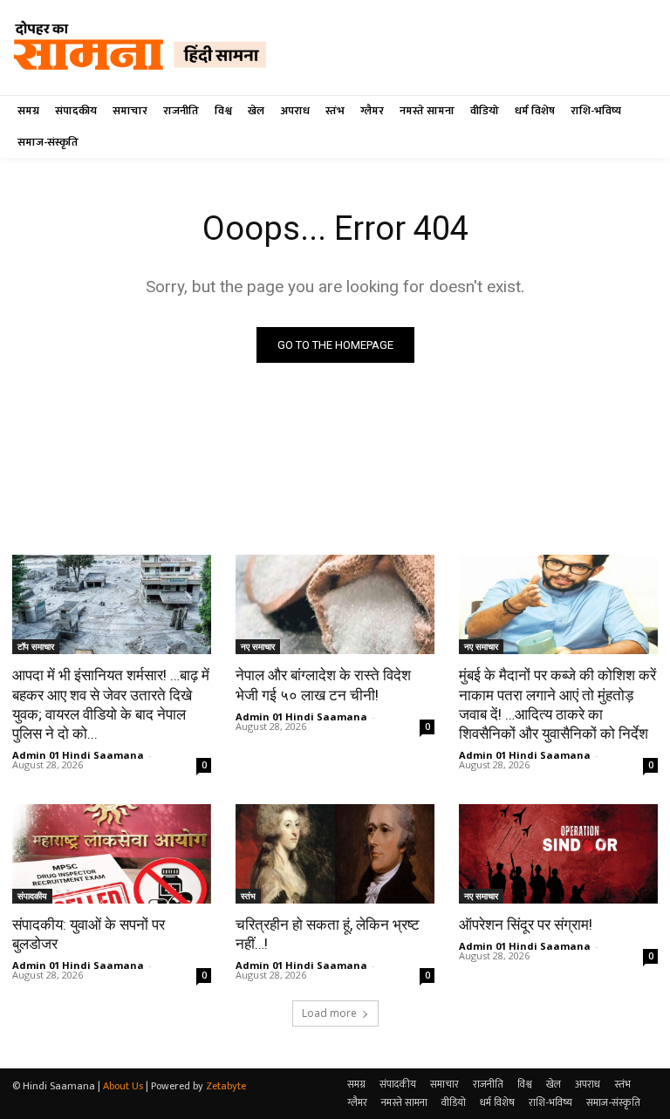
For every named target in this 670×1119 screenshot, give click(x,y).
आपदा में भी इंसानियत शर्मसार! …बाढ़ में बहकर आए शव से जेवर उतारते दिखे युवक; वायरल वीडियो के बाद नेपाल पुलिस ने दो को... (110, 703)
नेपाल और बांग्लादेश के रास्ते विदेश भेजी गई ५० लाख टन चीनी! (323, 684)
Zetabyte (226, 1086)
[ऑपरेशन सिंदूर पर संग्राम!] (558, 854)
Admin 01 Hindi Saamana (78, 754)
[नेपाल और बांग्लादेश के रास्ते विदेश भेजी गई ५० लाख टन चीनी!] (335, 604)
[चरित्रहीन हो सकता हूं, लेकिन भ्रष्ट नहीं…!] (335, 854)
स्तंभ (248, 896)
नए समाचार (258, 646)
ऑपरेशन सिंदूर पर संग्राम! (525, 924)
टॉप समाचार (35, 646)
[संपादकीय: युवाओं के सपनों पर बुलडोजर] (111, 854)
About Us (123, 1086)
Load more (329, 1013)
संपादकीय (32, 896)
